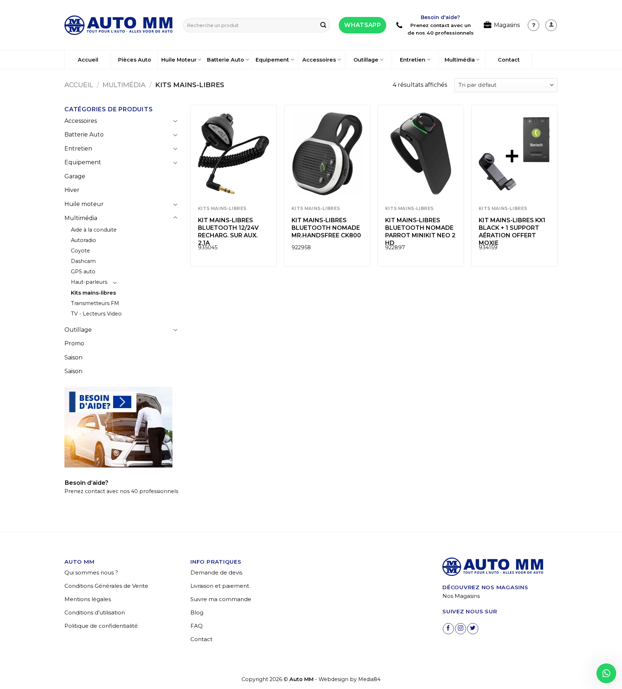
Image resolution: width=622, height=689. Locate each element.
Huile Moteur (179, 60)
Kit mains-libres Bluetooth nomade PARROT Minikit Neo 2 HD (420, 231)
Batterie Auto (225, 60)
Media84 (369, 679)
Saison (73, 357)
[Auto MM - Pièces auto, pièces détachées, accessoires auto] (118, 25)
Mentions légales (87, 599)
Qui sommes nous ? (91, 572)
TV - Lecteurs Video (96, 313)
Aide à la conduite (94, 230)
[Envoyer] (323, 25)
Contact (509, 60)
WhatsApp (362, 25)
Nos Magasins (461, 595)
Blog (196, 612)
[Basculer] (175, 120)
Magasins (507, 25)
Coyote (80, 250)
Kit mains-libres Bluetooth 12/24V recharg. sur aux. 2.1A (228, 231)
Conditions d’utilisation (94, 612)
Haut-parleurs (89, 282)
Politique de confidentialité (101, 625)
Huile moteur (84, 204)
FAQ (196, 625)
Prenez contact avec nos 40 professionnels (121, 491)
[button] (551, 25)
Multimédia (460, 60)
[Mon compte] (533, 25)
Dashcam (83, 261)
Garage (74, 176)
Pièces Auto (134, 60)
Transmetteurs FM (95, 303)
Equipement (272, 60)
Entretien (412, 60)
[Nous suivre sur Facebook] (448, 628)
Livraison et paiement (219, 585)
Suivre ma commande (220, 599)
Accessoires (319, 60)
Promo (74, 343)
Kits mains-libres (93, 293)
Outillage (365, 60)
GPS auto (83, 271)
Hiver (72, 190)
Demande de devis (216, 572)
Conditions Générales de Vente (106, 585)
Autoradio (83, 240)
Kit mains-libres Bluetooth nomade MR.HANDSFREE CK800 (326, 228)
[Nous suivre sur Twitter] (472, 628)
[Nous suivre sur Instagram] (460, 628)
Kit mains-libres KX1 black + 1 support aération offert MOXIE (512, 231)
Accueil (88, 60)
